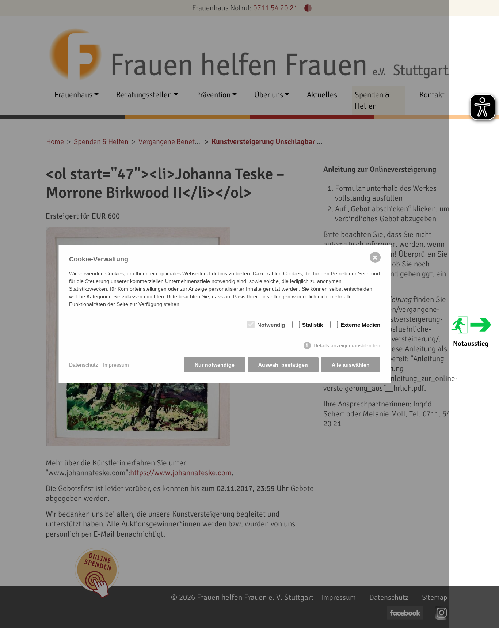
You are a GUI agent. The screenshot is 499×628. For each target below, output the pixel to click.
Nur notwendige (215, 365)
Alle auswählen (351, 365)
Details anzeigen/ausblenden (346, 345)
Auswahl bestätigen (283, 365)
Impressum (116, 365)
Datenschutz (83, 365)
